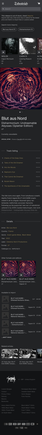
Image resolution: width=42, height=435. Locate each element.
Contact (4, 391)
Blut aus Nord (12, 228)
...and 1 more (6, 337)
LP (8, 245)
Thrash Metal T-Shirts (28, 412)
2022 (8, 238)
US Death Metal (6, 412)
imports (30, 16)
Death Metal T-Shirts (28, 408)
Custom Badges (6, 389)
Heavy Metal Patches (8, 405)
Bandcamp (4, 401)
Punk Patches (25, 396)
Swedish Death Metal (28, 391)
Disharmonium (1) (26, 29)
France (10, 231)
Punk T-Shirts (25, 410)
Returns (3, 399)
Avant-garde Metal (14, 235)
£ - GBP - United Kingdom (27, 379)
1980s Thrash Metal (7, 410)
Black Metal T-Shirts (27, 405)
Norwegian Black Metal (28, 389)
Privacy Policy (5, 394)
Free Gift (19, 139)
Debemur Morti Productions (17, 242)
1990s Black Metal (7, 408)
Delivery (4, 396)
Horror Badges (26, 394)
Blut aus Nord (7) (9, 29)
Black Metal (26, 235)
